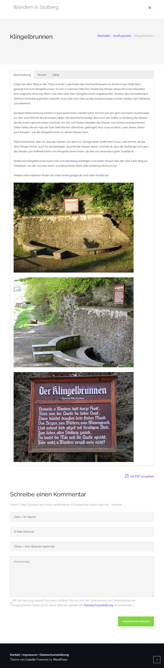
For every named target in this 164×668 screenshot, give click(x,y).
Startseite (103, 35)
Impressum (29, 654)
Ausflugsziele (122, 35)
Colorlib (30, 659)
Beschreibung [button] (22, 74)
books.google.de (72, 175)
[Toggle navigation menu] (149, 7)
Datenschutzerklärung (98, 605)
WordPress (60, 659)
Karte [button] (56, 74)
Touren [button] (41, 74)
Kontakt (15, 654)
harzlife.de (102, 175)
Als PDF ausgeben (142, 476)
